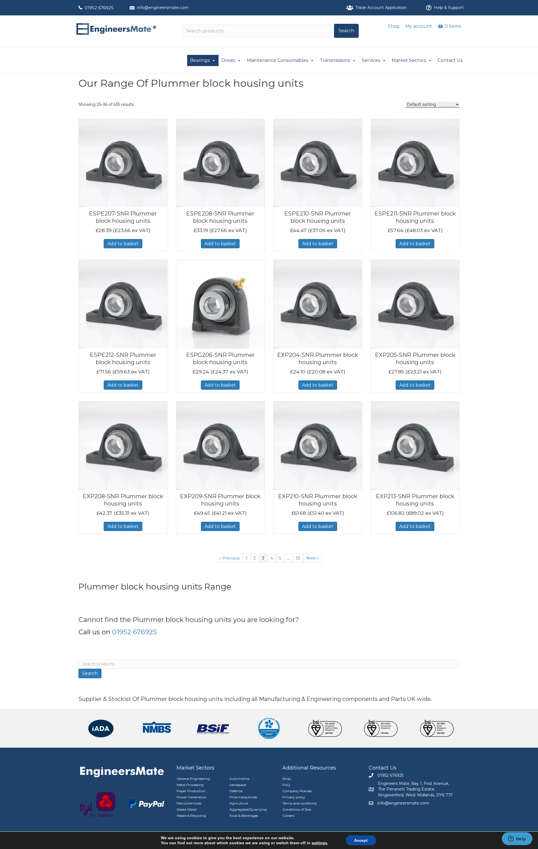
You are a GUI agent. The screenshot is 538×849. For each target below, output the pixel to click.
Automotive (239, 779)
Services (371, 60)
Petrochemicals (189, 803)
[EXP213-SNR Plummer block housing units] (415, 445)
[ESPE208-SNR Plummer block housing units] (220, 162)
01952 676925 (99, 7)
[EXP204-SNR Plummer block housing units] (317, 304)
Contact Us (450, 60)
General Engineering (193, 779)
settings (319, 843)
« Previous (229, 558)
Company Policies (297, 791)
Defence (235, 791)
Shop (394, 26)
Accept (361, 840)
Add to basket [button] (123, 243)
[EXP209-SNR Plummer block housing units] (220, 445)
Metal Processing (190, 785)
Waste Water (187, 809)
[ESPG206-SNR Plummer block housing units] (220, 304)
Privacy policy (293, 797)
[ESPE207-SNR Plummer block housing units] (123, 162)
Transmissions (335, 60)
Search (90, 673)
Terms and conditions (299, 803)
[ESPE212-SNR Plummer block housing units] (123, 304)
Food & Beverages (243, 815)
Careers (288, 815)
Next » (312, 558)
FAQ (286, 785)
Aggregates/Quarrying (248, 809)
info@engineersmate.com (163, 7)
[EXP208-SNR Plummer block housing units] (123, 445)
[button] (346, 31)
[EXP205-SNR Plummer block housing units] (415, 304)
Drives (228, 60)
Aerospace (237, 785)
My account (418, 26)
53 (298, 558)
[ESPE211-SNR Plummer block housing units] (415, 162)
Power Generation (191, 797)
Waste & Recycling (191, 815)
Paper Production (191, 791)
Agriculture (238, 803)
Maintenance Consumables (277, 60)
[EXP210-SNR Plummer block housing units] (317, 445)
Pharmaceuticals (243, 797)
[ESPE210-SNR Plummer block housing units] (317, 162)
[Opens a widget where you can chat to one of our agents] (517, 839)
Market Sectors (409, 60)
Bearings (200, 60)
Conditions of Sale (296, 809)
